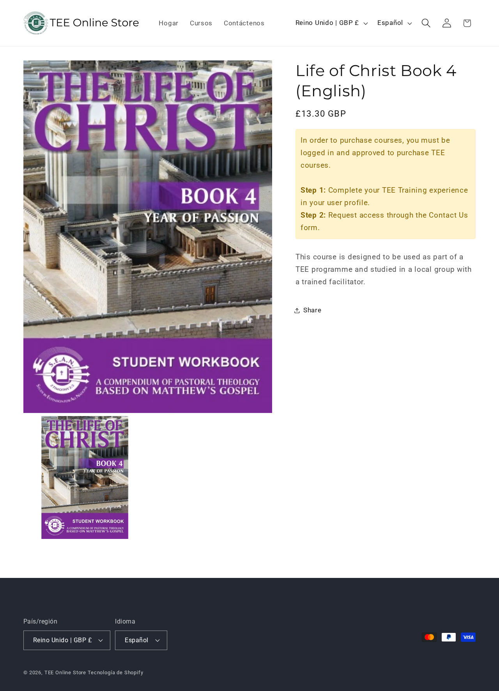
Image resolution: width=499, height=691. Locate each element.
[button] (426, 23)
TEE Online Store (65, 672)
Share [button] (312, 310)
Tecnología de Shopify (115, 672)
